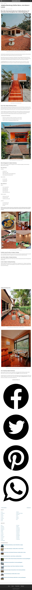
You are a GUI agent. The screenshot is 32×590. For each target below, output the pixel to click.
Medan (18, 526)
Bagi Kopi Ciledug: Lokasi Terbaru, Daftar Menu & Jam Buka (13, 566)
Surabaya (18, 536)
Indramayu (2, 536)
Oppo (2, 519)
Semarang (18, 531)
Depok (2, 535)
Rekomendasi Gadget (20, 513)
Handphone (3, 513)
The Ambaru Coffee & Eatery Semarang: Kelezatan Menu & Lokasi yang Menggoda (17, 558)
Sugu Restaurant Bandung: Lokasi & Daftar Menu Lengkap (13, 544)
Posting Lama (29, 507)
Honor (2, 514)
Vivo (17, 515)
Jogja (2, 539)
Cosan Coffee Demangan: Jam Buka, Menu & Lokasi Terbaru (13, 548)
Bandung (2, 526)
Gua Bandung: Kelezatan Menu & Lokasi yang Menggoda (13, 562)
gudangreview (16, 1)
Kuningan (18, 525)
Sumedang (18, 535)
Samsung (18, 514)
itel (17, 519)
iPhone (18, 518)
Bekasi (2, 530)
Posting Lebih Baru (3, 507)
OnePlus (2, 518)
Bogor (2, 531)
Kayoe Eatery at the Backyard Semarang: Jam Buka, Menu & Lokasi (15, 552)
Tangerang (18, 539)
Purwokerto (18, 530)
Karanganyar (3, 540)
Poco (2, 520)
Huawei (2, 515)
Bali (1, 525)
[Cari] (30, 1)
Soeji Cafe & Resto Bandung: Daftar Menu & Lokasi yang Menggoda (15, 577)
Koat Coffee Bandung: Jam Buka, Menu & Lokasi (12, 573)
